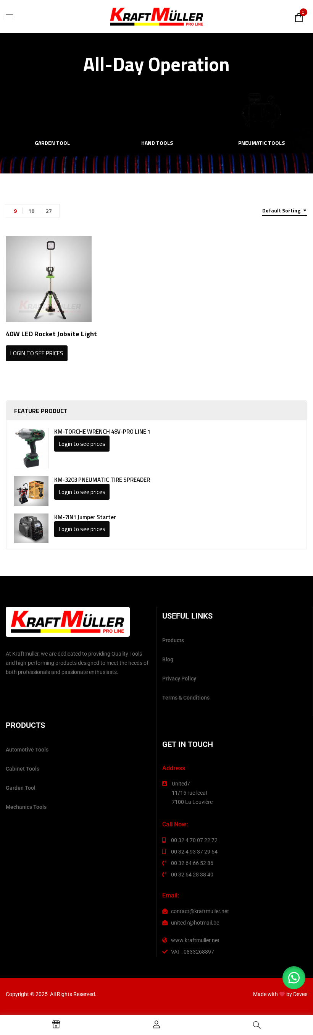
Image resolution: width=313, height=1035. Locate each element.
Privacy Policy (179, 678)
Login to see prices (82, 443)
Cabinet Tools (22, 769)
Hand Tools (157, 143)
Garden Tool (52, 143)
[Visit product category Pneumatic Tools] (262, 111)
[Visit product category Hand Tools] (157, 111)
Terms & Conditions (186, 698)
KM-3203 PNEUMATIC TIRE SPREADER (102, 480)
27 (49, 211)
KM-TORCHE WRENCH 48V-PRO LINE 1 (102, 432)
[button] (293, 977)
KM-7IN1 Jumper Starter (85, 517)
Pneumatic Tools (261, 143)
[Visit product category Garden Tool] (52, 111)
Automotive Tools (27, 750)
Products (173, 640)
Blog (167, 659)
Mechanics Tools (26, 807)
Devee (300, 994)
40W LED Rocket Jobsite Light (51, 334)
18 (31, 211)
